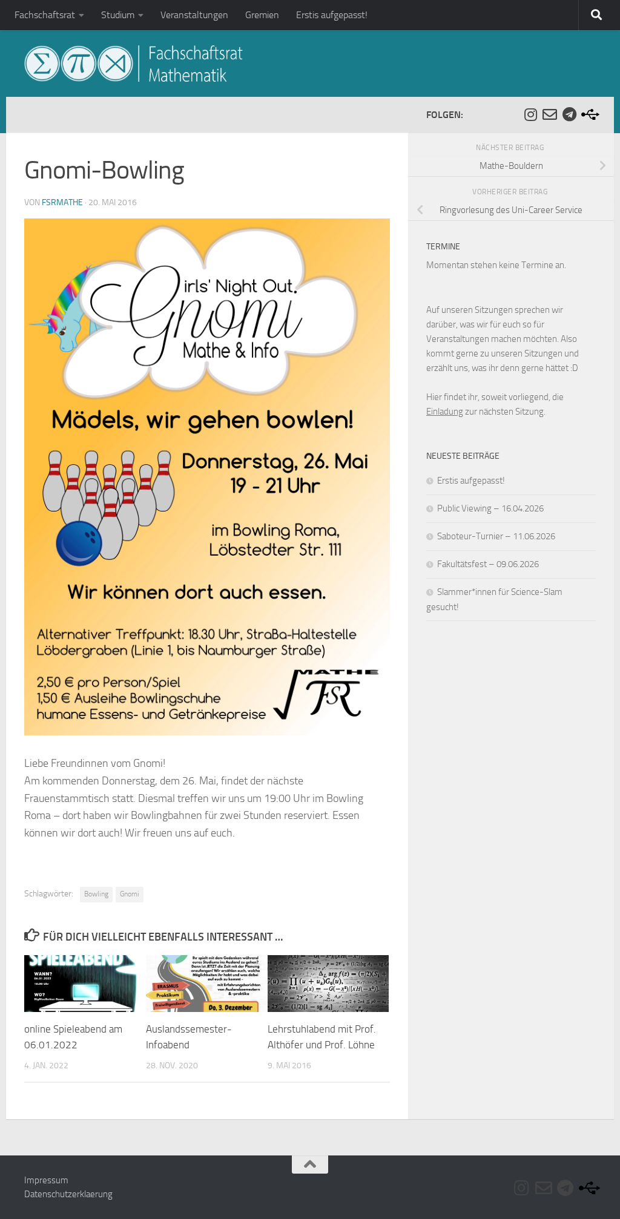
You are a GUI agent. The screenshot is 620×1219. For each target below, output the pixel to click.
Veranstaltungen (194, 15)
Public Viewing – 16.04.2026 (490, 508)
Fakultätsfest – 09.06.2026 (488, 564)
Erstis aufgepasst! (332, 15)
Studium (117, 15)
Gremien (262, 15)
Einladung (444, 411)
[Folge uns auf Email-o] (549, 114)
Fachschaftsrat (45, 15)
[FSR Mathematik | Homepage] (133, 63)
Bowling (96, 894)
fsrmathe (62, 202)
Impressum (46, 1180)
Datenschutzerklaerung (68, 1194)
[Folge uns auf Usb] (588, 114)
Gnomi (129, 894)
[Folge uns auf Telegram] (569, 114)
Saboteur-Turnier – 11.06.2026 (496, 536)
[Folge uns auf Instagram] (530, 114)
